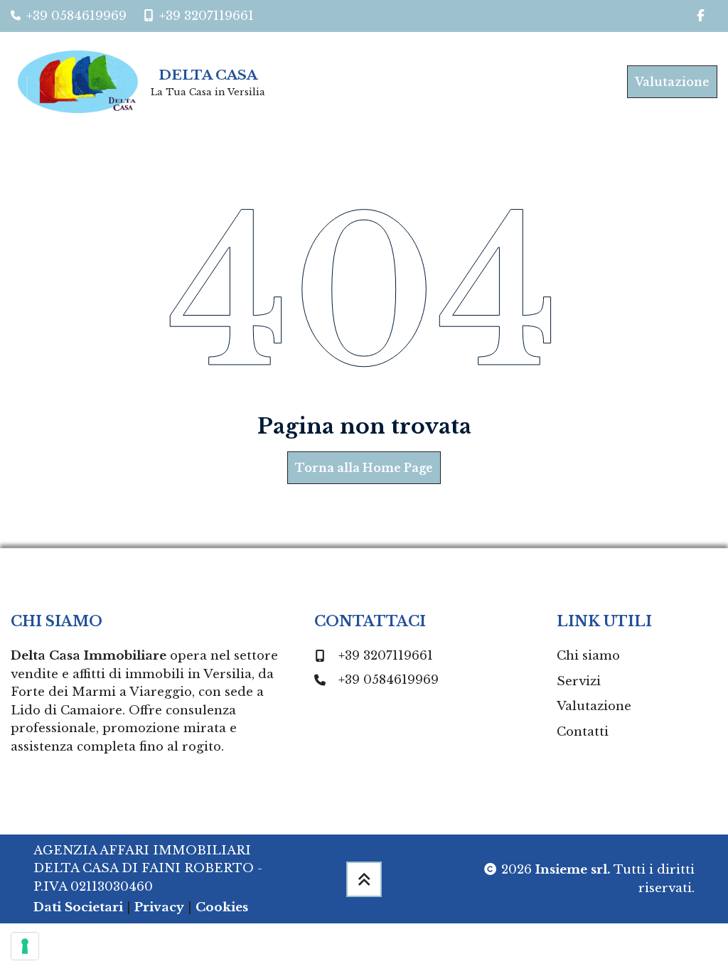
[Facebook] (701, 16)
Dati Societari (78, 907)
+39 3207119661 (385, 655)
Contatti (583, 731)
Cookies (222, 907)
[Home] (78, 82)
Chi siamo (588, 655)
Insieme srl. (573, 869)
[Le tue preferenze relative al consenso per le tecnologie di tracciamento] (24, 946)
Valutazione (672, 82)
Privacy (159, 907)
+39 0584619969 (388, 679)
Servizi (579, 681)
